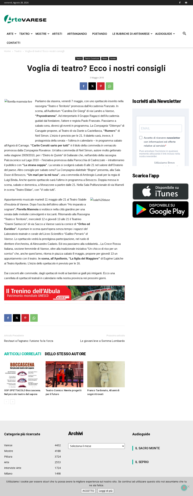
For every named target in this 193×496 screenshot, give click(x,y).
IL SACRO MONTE (147, 448)
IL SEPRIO (142, 462)
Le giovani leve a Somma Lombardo (102, 341)
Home (7, 51)
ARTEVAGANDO (77, 33)
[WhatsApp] (109, 86)
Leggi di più (106, 490)
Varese (113, 58)
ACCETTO (88, 490)
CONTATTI (13, 42)
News (104, 58)
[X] (92, 86)
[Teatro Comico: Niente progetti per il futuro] (64, 374)
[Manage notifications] (184, 488)
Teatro (17, 51)
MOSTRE (40, 33)
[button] (184, 34)
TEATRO (24, 33)
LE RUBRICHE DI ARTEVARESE (130, 33)
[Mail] (186, 2)
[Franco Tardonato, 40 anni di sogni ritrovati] (106, 374)
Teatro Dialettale (92, 58)
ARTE (10, 33)
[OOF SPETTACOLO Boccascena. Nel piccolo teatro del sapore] (23, 374)
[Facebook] (180, 2)
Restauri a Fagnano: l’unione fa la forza (28, 341)
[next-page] (12, 401)
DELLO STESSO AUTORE (65, 354)
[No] (188, 486)
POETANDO (99, 33)
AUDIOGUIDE (163, 33)
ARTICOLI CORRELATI (22, 354)
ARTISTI (57, 33)
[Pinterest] (101, 86)
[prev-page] (6, 401)
